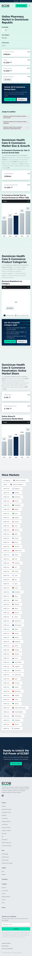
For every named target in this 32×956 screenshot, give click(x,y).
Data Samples (5, 860)
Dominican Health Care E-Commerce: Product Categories (14, 122)
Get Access (21, 99)
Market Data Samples (7, 863)
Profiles (3, 806)
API (2, 836)
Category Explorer (6, 821)
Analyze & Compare (7, 809)
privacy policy (13, 935)
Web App (4, 833)
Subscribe (16, 929)
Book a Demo (22, 5)
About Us (4, 887)
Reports (4, 874)
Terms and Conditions (7, 948)
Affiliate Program (6, 896)
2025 (4, 287)
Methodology (5, 854)
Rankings (4, 815)
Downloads (4, 839)
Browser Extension (6, 842)
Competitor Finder (6, 812)
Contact (4, 899)
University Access (26, 1)
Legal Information (6, 943)
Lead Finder (5, 824)
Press (3, 902)
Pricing (3, 907)
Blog (3, 871)
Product (4, 802)
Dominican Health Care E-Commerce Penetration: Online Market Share (12, 127)
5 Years (5, 201)
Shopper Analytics (6, 830)
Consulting (4, 879)
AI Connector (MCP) (6, 845)
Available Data (5, 857)
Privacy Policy (5, 946)
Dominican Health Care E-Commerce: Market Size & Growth (14, 116)
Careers (4, 893)
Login (17, 1)
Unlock (8, 79)
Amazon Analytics (6, 827)
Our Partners (5, 890)
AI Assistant (5, 818)
